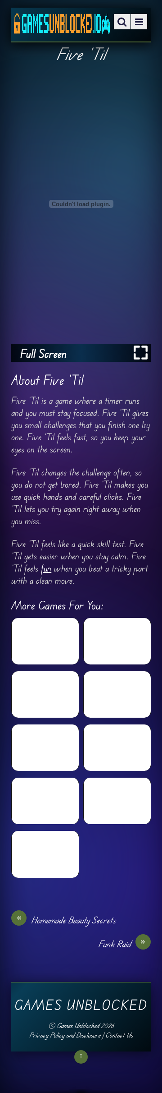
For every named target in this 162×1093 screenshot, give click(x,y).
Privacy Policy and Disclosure (64, 1035)
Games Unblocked (78, 1025)
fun (46, 568)
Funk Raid (122, 944)
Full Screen (43, 353)
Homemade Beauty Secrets (66, 920)
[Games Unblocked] (62, 27)
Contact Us (119, 1035)
